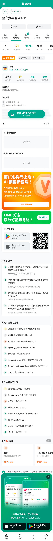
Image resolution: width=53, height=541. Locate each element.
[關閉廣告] (48, 477)
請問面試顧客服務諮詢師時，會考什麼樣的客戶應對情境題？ (28, 294)
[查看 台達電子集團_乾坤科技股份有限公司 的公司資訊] (26, 413)
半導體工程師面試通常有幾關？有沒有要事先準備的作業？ (28, 281)
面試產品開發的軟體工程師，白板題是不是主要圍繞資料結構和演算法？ (28, 268)
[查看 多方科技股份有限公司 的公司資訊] (26, 432)
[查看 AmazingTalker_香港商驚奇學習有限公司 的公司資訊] (26, 360)
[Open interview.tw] (3, 471)
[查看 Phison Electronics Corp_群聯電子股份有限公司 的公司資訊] (26, 366)
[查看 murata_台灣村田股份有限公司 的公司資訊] (26, 426)
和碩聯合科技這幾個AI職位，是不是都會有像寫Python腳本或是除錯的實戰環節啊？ (28, 307)
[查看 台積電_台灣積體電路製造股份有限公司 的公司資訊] (26, 329)
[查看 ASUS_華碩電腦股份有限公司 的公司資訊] (26, 335)
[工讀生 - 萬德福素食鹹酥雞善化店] (17, 455)
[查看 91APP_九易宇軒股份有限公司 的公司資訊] (26, 372)
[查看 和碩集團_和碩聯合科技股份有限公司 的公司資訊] (26, 341)
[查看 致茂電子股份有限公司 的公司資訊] (26, 407)
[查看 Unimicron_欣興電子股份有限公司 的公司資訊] (26, 395)
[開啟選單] (3, 3)
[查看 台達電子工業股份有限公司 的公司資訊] (26, 354)
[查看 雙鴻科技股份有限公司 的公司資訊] (26, 420)
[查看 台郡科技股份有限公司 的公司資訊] (26, 401)
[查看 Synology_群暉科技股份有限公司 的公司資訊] (26, 347)
